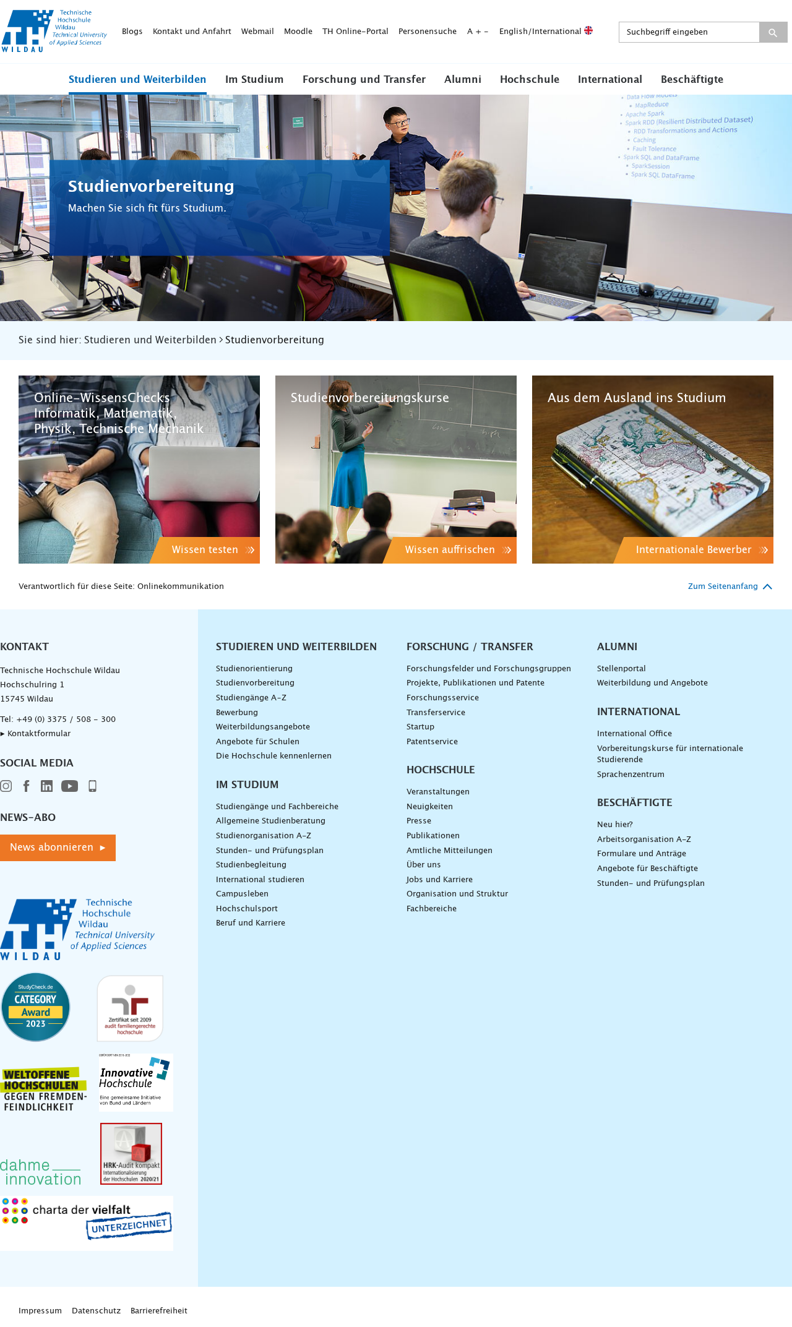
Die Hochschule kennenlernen (274, 756)
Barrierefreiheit (159, 1311)
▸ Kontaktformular (35, 734)
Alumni (462, 80)
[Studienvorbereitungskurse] (396, 470)
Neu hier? (614, 825)
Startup (420, 727)
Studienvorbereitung (255, 683)
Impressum (40, 1311)
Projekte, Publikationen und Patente (475, 683)
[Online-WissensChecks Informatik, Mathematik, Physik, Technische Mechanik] (139, 470)
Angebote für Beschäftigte (647, 869)
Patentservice (432, 742)
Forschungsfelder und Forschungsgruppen (489, 669)
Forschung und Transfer (364, 80)
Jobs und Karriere (440, 880)
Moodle (298, 32)
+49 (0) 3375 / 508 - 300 (66, 720)
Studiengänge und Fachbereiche (277, 807)
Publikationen (433, 836)
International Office (634, 734)
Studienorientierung (254, 669)
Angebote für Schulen (257, 742)
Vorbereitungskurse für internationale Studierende (670, 755)
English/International (541, 32)
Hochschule (529, 80)
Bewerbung (237, 713)
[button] (137, 79)
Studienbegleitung (251, 865)
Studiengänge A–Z (251, 698)
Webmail (257, 32)
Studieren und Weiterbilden (138, 80)
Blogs (132, 32)
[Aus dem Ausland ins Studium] (652, 470)
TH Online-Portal (355, 32)
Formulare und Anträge (641, 854)
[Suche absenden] (773, 32)
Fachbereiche (432, 909)
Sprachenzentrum (631, 775)
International (610, 80)
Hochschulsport (247, 909)
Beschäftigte (692, 80)
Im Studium (254, 80)
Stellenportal (621, 669)
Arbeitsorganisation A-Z (644, 840)
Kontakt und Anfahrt (192, 32)
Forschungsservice (443, 698)
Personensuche (427, 32)
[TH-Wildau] (54, 48)
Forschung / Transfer (470, 647)
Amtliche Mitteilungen (450, 851)
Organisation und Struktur (457, 894)
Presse (419, 821)
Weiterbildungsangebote (263, 727)
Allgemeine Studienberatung (270, 821)
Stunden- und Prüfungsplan (270, 851)
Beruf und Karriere (250, 923)
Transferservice (436, 713)
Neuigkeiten (430, 807)
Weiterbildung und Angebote (652, 683)
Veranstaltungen (438, 792)
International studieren (260, 880)
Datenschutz (96, 1311)
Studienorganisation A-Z (263, 836)
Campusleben (242, 894)
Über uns (424, 865)
